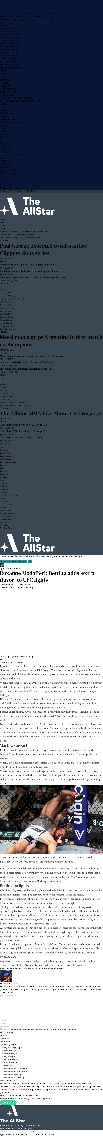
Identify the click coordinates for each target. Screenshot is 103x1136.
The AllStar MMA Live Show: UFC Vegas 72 (51, 413)
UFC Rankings (6, 94)
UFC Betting (5, 146)
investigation (25, 944)
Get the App (8, 1102)
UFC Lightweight (8, 1056)
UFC (2, 76)
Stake (2, 140)
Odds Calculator (7, 113)
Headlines (4, 968)
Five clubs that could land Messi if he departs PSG (27, 368)
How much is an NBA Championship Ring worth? (23, 16)
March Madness (7, 182)
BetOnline (4, 131)
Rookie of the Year (8, 170)
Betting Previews (8, 91)
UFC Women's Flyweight (11, 1074)
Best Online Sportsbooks (12, 122)
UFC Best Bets (6, 149)
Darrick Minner (64, 907)
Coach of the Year (8, 176)
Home (3, 4)
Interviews (5, 79)
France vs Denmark (9, 58)
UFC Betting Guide (8, 88)
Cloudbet (4, 137)
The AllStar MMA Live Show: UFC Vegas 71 (23, 431)
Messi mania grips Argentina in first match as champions (51, 340)
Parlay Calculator (8, 119)
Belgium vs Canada (9, 55)
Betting (3, 103)
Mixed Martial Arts (16, 556)
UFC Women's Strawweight (13, 1077)
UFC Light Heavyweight (11, 1047)
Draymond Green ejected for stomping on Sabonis (28, 264)
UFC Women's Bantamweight (14, 1071)
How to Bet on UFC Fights (12, 155)
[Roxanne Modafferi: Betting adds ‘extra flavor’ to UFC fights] (51, 622)
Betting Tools (6, 110)
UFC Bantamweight (9, 1062)
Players (3, 10)
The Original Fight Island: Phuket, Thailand (20, 100)
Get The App (6, 528)
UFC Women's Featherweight (14, 1068)
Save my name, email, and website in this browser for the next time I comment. (39, 1029)
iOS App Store (46, 1098)
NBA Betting (5, 161)
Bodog (3, 128)
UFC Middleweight (8, 1050)
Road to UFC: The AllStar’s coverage (17, 97)
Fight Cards (5, 85)
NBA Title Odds (7, 164)
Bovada (3, 125)
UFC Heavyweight (8, 1044)
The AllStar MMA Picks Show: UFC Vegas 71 (23, 437)
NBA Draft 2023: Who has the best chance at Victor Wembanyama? (31, 13)
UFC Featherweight (9, 1059)
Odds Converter (7, 116)
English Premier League (11, 28)
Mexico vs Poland (8, 61)
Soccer (3, 22)
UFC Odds (4, 82)
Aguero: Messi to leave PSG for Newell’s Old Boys (27, 362)
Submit (33, 1131)
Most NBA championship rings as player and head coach (27, 19)
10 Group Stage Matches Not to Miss (17, 37)
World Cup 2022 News (10, 31)
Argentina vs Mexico (9, 64)
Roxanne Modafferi (12, 568)
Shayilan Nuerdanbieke (21, 911)
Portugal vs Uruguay (10, 46)
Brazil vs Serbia (7, 52)
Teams (3, 7)
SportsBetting (6, 134)
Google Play (23, 1098)
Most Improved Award (10, 173)
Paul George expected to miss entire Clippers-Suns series (43, 249)
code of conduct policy (40, 666)
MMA (2, 70)
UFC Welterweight (8, 1053)
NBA (2, 1)
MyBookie (4, 143)
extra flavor (25, 711)
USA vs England (7, 40)
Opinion (4, 185)
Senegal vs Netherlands (11, 67)
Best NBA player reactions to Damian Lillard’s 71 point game (33, 277)
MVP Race (4, 167)
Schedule (4, 1038)
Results (3, 1035)
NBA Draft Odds (7, 179)
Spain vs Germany (8, 49)
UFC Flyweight (6, 1065)
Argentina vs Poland (9, 43)
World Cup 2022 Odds (10, 34)
